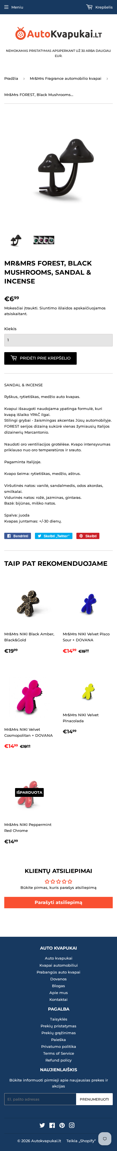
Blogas (58, 985)
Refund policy (58, 1060)
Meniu (17, 7)
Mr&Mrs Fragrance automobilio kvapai (65, 78)
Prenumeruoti (94, 1099)
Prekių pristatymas (58, 1026)
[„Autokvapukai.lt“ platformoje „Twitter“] (42, 1126)
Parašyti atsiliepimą (58, 902)
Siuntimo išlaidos (55, 308)
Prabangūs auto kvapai (58, 972)
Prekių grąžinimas (58, 1032)
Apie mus (58, 992)
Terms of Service (58, 1053)
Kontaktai (58, 999)
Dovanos (58, 979)
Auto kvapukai (58, 958)
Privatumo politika (58, 1046)
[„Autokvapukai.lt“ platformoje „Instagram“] (72, 1126)
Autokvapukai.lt (46, 1140)
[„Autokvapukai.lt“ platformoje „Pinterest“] (62, 1126)
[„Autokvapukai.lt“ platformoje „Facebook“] (52, 1126)
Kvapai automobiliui (58, 965)
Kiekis (10, 328)
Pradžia (11, 78)
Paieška (58, 1039)
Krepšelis (103, 7)
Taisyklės (58, 1019)
